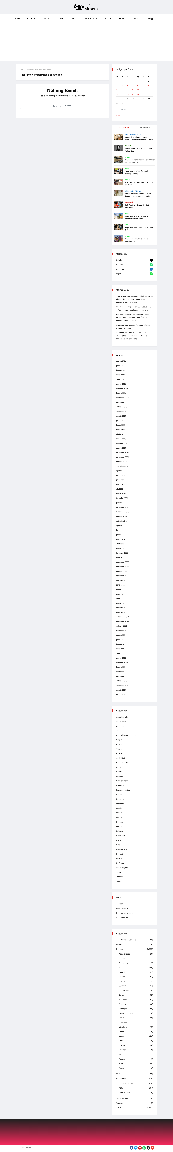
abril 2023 (120, 544)
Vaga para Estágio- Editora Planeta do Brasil (139, 183)
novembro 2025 (122, 402)
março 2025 (121, 439)
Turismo (46, 18)
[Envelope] (152, 1148)
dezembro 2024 (122, 452)
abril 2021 (120, 653)
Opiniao (135, 18)
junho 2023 (120, 535)
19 (133, 94)
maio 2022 (120, 594)
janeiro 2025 (121, 448)
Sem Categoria (122, 868)
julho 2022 (120, 585)
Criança (119, 749)
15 (149, 90)
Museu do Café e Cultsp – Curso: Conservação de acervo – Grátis (138, 194)
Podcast (119, 854)
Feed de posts (122, 908)
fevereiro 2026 (122, 389)
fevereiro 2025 (122, 443)
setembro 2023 (122, 521)
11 (128, 90)
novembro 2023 (122, 512)
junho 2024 (120, 480)
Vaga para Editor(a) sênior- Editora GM (139, 228)
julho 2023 (120, 530)
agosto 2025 (121, 416)
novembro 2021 (122, 621)
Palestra (119, 831)
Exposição (129, 202)
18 (128, 94)
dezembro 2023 (122, 507)
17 (123, 94)
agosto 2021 (121, 635)
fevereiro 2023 (122, 553)
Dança (118, 767)
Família (119, 795)
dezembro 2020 (122, 672)
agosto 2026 (121, 361)
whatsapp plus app (124, 325)
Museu (119, 813)
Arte (118, 731)
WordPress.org (122, 917)
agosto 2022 (121, 580)
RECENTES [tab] (147, 128)
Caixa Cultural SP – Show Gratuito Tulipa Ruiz (138, 149)
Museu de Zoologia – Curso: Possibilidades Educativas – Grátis (139, 138)
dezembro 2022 (122, 562)
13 (138, 90)
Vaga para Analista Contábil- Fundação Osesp (136, 172)
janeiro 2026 (121, 393)
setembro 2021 (122, 631)
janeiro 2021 (121, 667)
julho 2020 (120, 694)
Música (128, 146)
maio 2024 (120, 484)
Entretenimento (122, 781)
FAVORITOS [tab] (124, 128)
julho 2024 (120, 475)
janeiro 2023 (121, 557)
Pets (118, 845)
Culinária (119, 753)
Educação (120, 776)
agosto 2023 (121, 526)
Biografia (119, 740)
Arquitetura (120, 726)
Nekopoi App (121, 314)
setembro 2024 (122, 466)
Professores (121, 269)
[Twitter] (136, 1148)
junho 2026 (120, 370)
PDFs (74, 18)
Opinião (119, 827)
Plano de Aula (90, 18)
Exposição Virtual (123, 790)
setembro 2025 (122, 411)
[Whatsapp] (144, 1148)
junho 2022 (120, 589)
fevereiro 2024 (122, 498)
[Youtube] (140, 1148)
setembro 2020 (122, 685)
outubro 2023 (121, 516)
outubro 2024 (121, 462)
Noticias (31, 18)
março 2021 (121, 658)
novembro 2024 (122, 457)
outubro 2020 (121, 681)
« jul (118, 115)
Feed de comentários (124, 913)
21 (143, 94)
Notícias (119, 265)
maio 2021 (120, 649)
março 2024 (121, 494)
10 (123, 90)
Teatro (118, 872)
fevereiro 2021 (122, 662)
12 (133, 90)
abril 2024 (120, 489)
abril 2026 (120, 379)
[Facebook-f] (131, 1148)
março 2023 (121, 548)
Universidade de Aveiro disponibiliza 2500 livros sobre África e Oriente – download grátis (134, 299)
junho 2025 (120, 425)
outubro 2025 (121, 407)
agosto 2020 (121, 690)
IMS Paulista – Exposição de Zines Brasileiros (138, 206)
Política (119, 858)
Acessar (119, 904)
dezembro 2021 (122, 617)
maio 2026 (120, 375)
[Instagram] (148, 1148)
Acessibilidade (122, 717)
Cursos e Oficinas (133, 134)
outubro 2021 (121, 626)
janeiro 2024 (121, 503)
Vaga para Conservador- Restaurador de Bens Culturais (140, 161)
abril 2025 (120, 434)
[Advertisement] (86, 43)
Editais (108, 18)
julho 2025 (120, 420)
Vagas (121, 18)
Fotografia (120, 799)
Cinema (119, 744)
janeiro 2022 (121, 612)
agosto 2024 (121, 471)
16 (117, 94)
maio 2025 (120, 430)
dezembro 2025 (122, 398)
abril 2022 (120, 599)
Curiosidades (121, 758)
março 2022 (121, 603)
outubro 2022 (121, 571)
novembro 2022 (122, 567)
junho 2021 (120, 644)
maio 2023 (120, 539)
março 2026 (121, 384)
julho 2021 (120, 640)
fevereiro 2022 (122, 608)
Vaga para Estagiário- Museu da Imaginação (138, 240)
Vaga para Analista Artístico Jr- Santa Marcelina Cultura (137, 217)
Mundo (119, 808)
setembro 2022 (122, 576)
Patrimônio (120, 836)
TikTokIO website (123, 296)
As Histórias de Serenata (126, 735)
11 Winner (120, 333)
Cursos (61, 18)
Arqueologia (121, 721)
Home (17, 18)
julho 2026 (120, 366)
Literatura (120, 804)
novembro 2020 (122, 676)
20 (138, 94)
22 (149, 94)
